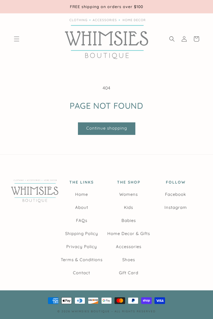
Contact (81, 272)
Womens (128, 194)
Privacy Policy (81, 246)
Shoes (128, 259)
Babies (128, 220)
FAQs (81, 220)
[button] (17, 39)
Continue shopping (106, 128)
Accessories (128, 246)
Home (81, 194)
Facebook (175, 194)
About (81, 207)
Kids (128, 207)
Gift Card (128, 272)
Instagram (175, 207)
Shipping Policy (81, 233)
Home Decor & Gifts (128, 233)
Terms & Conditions (82, 259)
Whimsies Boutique (91, 311)
